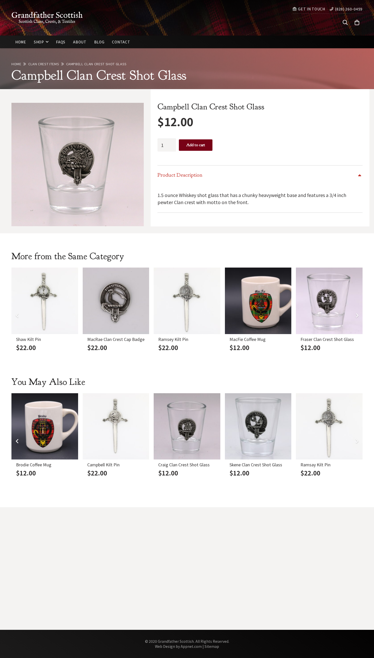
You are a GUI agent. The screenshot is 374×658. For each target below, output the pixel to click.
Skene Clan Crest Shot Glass (255, 465)
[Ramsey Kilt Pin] (187, 301)
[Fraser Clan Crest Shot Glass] (329, 301)
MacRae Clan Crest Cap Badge (116, 339)
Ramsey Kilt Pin (173, 339)
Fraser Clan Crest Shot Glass (327, 339)
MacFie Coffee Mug (247, 339)
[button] (345, 22)
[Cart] (357, 22)
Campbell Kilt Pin (103, 465)
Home (16, 63)
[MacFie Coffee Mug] (258, 301)
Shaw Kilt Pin (28, 339)
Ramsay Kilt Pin (315, 465)
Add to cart (195, 144)
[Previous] (17, 316)
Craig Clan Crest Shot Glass (184, 465)
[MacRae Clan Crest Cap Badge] (116, 301)
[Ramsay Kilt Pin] (329, 426)
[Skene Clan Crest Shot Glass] (258, 426)
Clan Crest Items (43, 63)
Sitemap (212, 646)
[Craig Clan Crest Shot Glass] (187, 426)
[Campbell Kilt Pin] (116, 426)
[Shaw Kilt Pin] (44, 301)
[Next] (357, 316)
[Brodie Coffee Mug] (44, 426)
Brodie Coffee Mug (33, 465)
